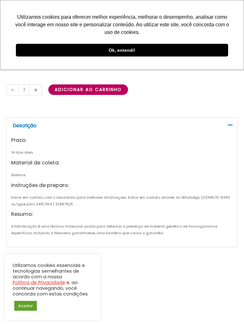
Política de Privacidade (39, 282)
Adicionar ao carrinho (88, 90)
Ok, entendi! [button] (122, 50)
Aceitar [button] (25, 306)
